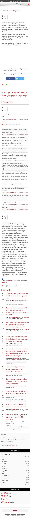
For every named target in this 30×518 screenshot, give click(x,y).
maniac (10, 280)
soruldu (14, 70)
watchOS (4, 468)
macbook (8, 304)
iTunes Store (5, 480)
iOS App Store (5, 475)
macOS (4, 464)
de (12, 399)
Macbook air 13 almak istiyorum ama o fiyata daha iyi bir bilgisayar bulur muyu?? (17, 369)
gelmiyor (16, 361)
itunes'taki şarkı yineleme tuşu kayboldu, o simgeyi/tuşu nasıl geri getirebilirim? (16, 381)
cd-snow (8, 429)
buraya (11, 445)
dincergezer (23, 343)
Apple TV (4, 471)
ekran (20, 361)
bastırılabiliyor (9, 363)
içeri (25, 361)
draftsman (14, 396)
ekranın (8, 401)
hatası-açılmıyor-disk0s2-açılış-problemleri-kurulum (15, 427)
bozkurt (14, 421)
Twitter (21, 78)
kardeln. (14, 386)
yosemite (8, 399)
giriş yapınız (12, 95)
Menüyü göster (21, 4)
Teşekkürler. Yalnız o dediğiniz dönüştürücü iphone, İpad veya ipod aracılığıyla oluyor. (17, 339)
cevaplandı (4, 121)
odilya (24, 300)
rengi (18, 401)
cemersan (8, 359)
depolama (20, 304)
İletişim (15, 510)
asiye (26, 329)
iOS (3, 459)
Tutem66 (25, 374)
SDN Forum (13, 514)
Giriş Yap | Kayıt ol (15, 1)
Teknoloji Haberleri (21, 514)
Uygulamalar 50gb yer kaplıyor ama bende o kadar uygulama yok (17, 296)
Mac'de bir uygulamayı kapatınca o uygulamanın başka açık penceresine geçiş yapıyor (17, 324)
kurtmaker (12, 168)
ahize (7, 361)
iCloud (3, 482)
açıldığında (21, 399)
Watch (3, 466)
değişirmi (23, 401)
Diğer (13, 343)
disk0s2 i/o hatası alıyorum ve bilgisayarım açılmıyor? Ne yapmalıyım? (16, 417)
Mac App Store (6, 478)
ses (11, 361)
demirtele (10, 119)
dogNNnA (22, 69)
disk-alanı (14, 304)
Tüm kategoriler (6, 454)
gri (14, 401)
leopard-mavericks (16, 429)
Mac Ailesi (10, 69)
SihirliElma (7, 514)
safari (16, 399)
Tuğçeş (25, 317)
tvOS (3, 473)
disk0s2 (8, 425)
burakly (26, 409)
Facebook (11, 78)
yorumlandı (21, 134)
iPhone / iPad (16, 358)
